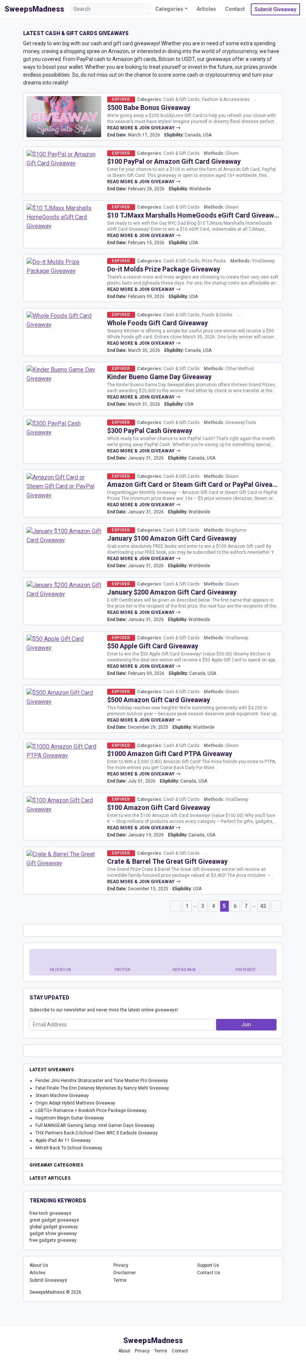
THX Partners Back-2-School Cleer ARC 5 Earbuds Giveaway (96, 1133)
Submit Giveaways (48, 1280)
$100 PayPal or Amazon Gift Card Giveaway (174, 161)
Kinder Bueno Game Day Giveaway (159, 377)
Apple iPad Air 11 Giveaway (63, 1140)
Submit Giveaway (275, 9)
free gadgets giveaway (52, 1240)
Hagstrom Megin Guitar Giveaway (69, 1118)
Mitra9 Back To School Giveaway (68, 1148)
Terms (120, 1280)
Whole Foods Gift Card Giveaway (157, 323)
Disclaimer (124, 1272)
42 (263, 906)
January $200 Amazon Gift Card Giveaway (172, 592)
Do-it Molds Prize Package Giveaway (163, 269)
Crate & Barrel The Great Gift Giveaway (167, 861)
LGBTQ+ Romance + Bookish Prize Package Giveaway (91, 1110)
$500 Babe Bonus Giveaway (148, 107)
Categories (169, 9)
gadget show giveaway (53, 1233)
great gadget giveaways (54, 1220)
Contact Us (208, 1272)
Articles (206, 9)
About (124, 1351)
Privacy (120, 1265)
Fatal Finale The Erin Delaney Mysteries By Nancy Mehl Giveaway (102, 1088)
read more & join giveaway (141, 127)
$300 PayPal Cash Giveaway (149, 430)
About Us (38, 1265)
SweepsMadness (34, 8)
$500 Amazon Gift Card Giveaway (158, 700)
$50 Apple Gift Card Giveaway (152, 646)
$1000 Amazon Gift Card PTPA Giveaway (169, 754)
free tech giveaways (50, 1213)
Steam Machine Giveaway (62, 1095)
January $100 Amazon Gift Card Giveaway (172, 538)
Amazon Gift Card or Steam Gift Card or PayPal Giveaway (195, 484)
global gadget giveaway (53, 1226)
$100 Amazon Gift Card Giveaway (158, 807)
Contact (235, 9)
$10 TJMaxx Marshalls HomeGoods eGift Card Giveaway (194, 215)
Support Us (208, 1265)
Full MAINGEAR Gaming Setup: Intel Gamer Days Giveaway (94, 1125)
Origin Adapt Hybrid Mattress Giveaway (75, 1103)
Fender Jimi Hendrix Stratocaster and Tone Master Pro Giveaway (101, 1080)
